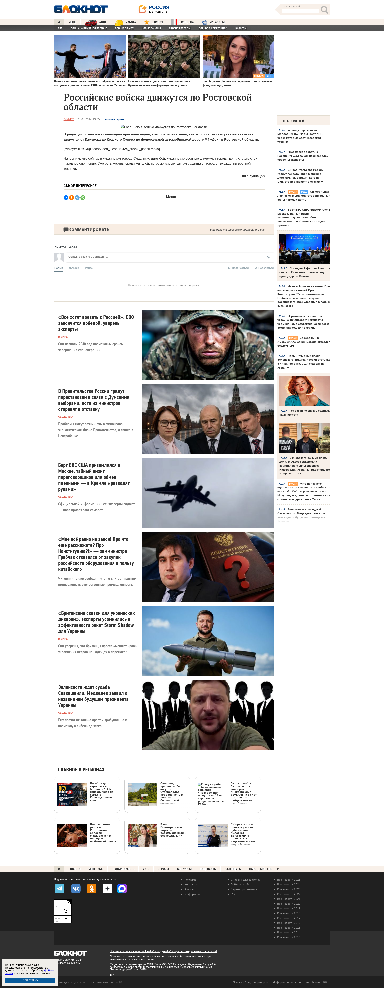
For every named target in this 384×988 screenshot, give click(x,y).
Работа (131, 22)
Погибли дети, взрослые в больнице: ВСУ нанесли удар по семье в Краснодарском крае (101, 792)
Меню (72, 22)
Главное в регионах (81, 770)
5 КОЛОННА (186, 22)
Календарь (233, 869)
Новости (74, 869)
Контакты (191, 884)
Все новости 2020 (288, 903)
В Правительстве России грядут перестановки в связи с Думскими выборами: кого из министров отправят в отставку (300, 175)
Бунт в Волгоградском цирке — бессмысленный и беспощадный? (173, 830)
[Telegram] (77, 197)
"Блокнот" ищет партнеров (250, 982)
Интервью (96, 869)
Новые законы (151, 28)
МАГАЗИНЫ (217, 22)
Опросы (163, 869)
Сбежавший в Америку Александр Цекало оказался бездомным (303, 341)
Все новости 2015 (288, 927)
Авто (146, 869)
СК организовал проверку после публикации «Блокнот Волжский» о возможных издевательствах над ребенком (243, 834)
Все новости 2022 (288, 894)
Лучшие (74, 268)
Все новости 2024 (288, 884)
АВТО (102, 22)
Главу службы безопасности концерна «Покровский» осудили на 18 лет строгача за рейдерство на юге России (244, 793)
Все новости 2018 (288, 913)
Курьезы (241, 28)
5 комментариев (113, 119)
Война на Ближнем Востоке (89, 28)
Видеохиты (208, 869)
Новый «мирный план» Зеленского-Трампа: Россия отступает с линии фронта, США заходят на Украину (304, 361)
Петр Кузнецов (253, 176)
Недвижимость (123, 869)
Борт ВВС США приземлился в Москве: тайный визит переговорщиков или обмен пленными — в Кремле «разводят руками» (304, 217)
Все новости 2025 (288, 879)
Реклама (190, 879)
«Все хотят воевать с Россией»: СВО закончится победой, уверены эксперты (303, 155)
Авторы (189, 889)
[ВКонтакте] (66, 197)
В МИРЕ (69, 119)
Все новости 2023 (288, 889)
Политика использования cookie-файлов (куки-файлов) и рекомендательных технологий (163, 951)
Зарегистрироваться (244, 889)
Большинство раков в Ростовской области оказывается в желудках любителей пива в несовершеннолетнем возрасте (86, 851)
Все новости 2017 (288, 918)
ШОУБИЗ (157, 22)
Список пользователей (246, 879)
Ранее (89, 268)
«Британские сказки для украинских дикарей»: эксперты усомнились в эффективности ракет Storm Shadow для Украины (303, 321)
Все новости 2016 (288, 922)
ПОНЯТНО (30, 980)
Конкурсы (184, 869)
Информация (193, 894)
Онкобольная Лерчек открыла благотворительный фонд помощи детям (303, 195)
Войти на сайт (240, 884)
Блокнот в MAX (124, 28)
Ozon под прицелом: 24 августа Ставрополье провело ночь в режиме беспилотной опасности (171, 793)
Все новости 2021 (288, 898)
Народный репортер (264, 869)
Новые (58, 268)
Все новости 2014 (288, 932)
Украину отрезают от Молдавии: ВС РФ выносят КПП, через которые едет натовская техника (300, 135)
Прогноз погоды (180, 28)
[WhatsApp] (82, 197)
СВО (60, 28)
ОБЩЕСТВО (65, 416)
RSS (233, 894)
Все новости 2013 (288, 937)
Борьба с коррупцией (213, 28)
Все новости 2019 (288, 908)
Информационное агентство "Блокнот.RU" (300, 982)
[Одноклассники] (71, 197)
